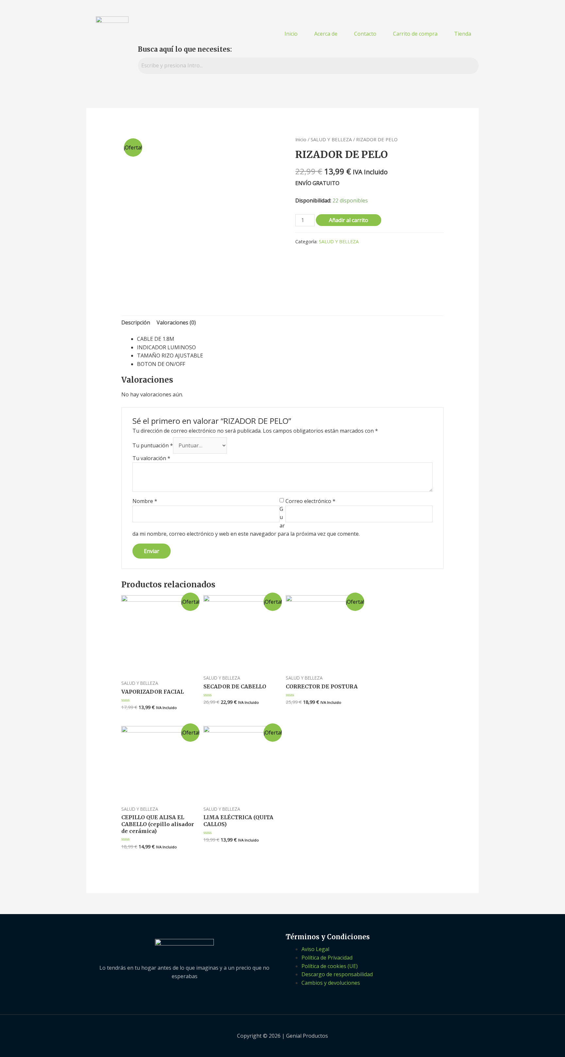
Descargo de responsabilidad (337, 974)
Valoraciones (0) (176, 322)
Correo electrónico (310, 501)
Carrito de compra (415, 33)
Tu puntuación (152, 445)
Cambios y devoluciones (330, 982)
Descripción (135, 322)
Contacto (365, 33)
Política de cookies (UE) (329, 966)
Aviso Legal (315, 949)
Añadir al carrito (348, 220)
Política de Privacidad (326, 957)
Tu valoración (151, 458)
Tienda (462, 33)
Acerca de (325, 33)
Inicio (291, 33)
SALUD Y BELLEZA (331, 139)
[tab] (135, 323)
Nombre (144, 501)
